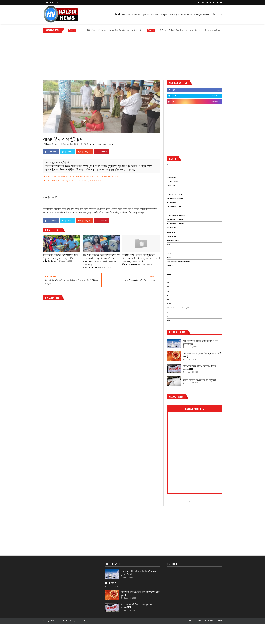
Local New (171, 232)
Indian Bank (171, 228)
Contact (133, 30)
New (168, 245)
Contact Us (217, 14)
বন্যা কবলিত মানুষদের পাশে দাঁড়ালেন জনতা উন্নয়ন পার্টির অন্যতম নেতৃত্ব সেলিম (74, 180)
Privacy (210, 620)
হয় (167, 316)
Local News (171, 236)
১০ (167, 169)
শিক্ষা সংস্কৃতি (174, 14)
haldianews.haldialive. (176, 215)
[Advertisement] (132, 55)
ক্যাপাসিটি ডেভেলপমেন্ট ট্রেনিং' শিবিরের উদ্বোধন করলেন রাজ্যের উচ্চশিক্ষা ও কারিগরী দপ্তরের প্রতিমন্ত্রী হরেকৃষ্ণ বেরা (173, 30)
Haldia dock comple (174, 194)
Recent (169, 257)
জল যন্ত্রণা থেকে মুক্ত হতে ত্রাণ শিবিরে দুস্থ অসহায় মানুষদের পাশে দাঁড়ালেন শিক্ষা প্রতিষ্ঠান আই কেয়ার (82, 176)
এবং (168, 283)
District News (172, 181)
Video (169, 274)
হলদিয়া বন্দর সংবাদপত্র (202, 14)
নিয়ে (168, 299)
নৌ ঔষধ (169, 304)
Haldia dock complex (175, 198)
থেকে (168, 291)
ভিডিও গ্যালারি (186, 14)
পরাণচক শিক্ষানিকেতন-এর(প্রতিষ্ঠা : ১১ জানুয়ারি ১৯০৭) (179, 308)
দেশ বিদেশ (126, 14)
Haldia (169, 190)
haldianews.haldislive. (176, 223)
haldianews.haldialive (175, 211)
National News (173, 240)
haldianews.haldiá (174, 207)
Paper (169, 253)
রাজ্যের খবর (136, 14)
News (169, 249)
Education (171, 186)
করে (168, 287)
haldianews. (172, 202)
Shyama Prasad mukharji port (100, 144)
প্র (167, 312)
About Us (199, 620)
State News (171, 270)
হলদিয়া (168, 320)
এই (168, 278)
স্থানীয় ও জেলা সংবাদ (150, 14)
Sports (170, 266)
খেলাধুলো (164, 14)
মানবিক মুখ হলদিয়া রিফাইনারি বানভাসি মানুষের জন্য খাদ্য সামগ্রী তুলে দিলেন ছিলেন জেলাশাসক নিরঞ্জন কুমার (92, 30)
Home (190, 620)
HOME (117, 14)
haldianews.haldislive (175, 219)
